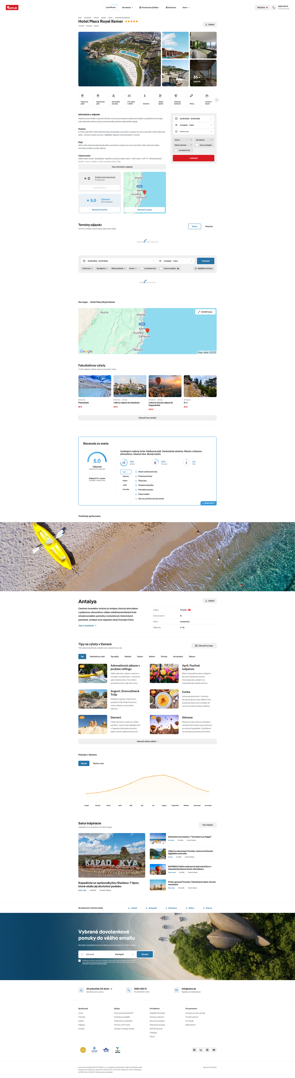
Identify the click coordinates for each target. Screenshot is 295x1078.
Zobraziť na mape (206, 646)
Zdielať (211, 24)
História (128, 656)
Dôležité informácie (157, 1013)
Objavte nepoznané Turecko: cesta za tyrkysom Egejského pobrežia (190, 852)
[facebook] (194, 1050)
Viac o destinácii (86, 625)
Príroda (164, 656)
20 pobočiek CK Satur (97, 988)
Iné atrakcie (178, 656)
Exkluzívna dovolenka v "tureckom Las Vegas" (190, 836)
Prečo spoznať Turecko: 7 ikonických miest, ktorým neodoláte (192, 883)
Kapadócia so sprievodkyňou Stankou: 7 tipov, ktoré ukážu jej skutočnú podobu (108, 884)
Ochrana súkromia (157, 1017)
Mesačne (209, 226)
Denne (194, 226)
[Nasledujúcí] (216, 100)
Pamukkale (83, 402)
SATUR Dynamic (156, 1029)
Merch (152, 1036)
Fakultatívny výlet (97, 656)
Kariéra (81, 1021)
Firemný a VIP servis (122, 1025)
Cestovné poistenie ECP (123, 1013)
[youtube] (214, 1050)
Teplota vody (98, 763)
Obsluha (126, 476)
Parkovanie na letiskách (123, 1021)
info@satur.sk (189, 988)
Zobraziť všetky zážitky (146, 741)
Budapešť (152, 908)
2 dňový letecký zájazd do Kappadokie (161, 403)
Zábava (192, 656)
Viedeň (134, 908)
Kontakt (81, 1029)
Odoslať (145, 954)
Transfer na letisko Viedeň (124, 1029)
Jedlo (125, 485)
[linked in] (201, 1050)
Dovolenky (126, 7)
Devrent (116, 717)
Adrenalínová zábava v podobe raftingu (125, 667)
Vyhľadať (194, 158)
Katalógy (153, 1032)
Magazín (81, 1025)
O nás (80, 1013)
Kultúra (152, 656)
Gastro (140, 656)
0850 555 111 (140, 988)
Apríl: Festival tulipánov (191, 667)
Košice (191, 908)
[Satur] (12, 7)
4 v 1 (186, 402)
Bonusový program (157, 1021)
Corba (186, 692)
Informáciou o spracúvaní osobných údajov (94, 964)
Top (82, 656)
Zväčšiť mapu (206, 312)
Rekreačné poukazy (157, 1025)
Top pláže (115, 656)
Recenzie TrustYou (99, 210)
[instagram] (207, 1050)
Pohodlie (126, 489)
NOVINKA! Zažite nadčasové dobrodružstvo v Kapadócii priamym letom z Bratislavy (189, 867)
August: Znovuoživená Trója (125, 692)
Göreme (187, 717)
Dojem (125, 481)
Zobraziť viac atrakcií (147, 418)
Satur (185, 7)
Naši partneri (190, 1025)
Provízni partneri (192, 1017)
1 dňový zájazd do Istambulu (127, 402)
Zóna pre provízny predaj (195, 1013)
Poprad (208, 908)
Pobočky (81, 1017)
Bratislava (172, 908)
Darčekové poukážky (122, 1017)
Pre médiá (189, 1021)
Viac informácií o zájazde (122, 167)
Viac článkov (207, 825)
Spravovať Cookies (210, 1067)
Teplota (84, 763)
